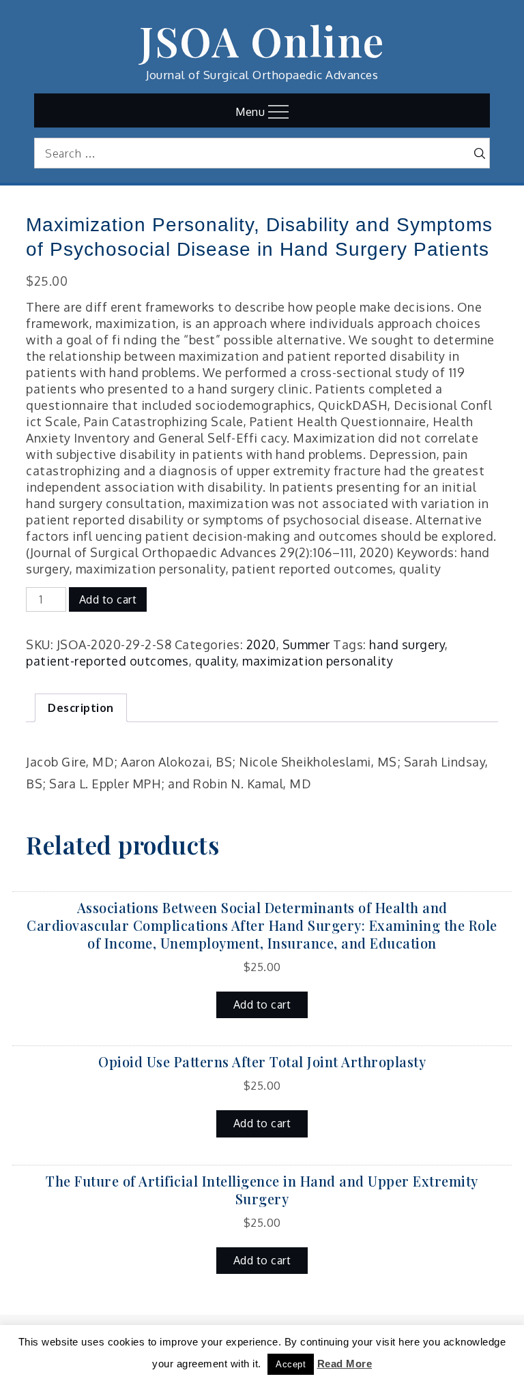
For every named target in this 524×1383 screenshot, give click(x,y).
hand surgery (407, 644)
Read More (345, 1363)
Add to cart (108, 599)
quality (216, 660)
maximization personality (317, 660)
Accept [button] (291, 1364)
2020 (261, 644)
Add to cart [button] (262, 1004)
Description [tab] (81, 708)
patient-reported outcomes (107, 660)
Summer (306, 644)
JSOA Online (262, 40)
